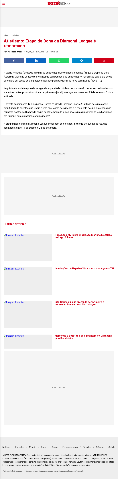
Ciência (100, 447)
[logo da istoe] (59, 4)
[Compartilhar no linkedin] (36, 60)
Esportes (19, 447)
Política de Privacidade (12, 471)
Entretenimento (70, 447)
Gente (54, 447)
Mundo (32, 447)
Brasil (44, 447)
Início (6, 35)
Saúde (111, 447)
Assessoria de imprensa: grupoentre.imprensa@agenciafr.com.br (55, 471)
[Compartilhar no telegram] (82, 60)
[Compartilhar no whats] (59, 60)
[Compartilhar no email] (104, 60)
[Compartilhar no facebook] (14, 60)
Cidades (87, 447)
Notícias (15, 35)
